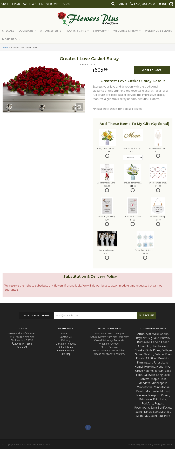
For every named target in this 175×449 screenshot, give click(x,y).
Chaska (139, 350)
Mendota (144, 383)
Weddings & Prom (125, 30)
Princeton (145, 399)
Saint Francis (144, 412)
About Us (65, 333)
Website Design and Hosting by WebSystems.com (150, 444)
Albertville (152, 334)
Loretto (145, 379)
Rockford (147, 403)
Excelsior (164, 358)
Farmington (144, 362)
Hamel (139, 366)
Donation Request (66, 343)
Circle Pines (152, 350)
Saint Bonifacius (161, 407)
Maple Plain (158, 379)
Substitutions (65, 347)
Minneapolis (159, 383)
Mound (165, 391)
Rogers (159, 403)
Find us (21, 347)
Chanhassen (159, 346)
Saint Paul (142, 416)
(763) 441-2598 (144, 4)
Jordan (159, 371)
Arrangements (50, 30)
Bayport (141, 338)
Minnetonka (144, 387)
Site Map (66, 353)
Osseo (165, 395)
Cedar (165, 342)
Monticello (152, 391)
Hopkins (149, 366)
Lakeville (149, 375)
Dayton (148, 354)
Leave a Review (65, 350)
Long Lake (163, 375)
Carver (155, 342)
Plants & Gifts (76, 30)
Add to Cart (152, 70)
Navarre (141, 395)
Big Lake (153, 338)
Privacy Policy (43, 444)
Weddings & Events (158, 30)
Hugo (160, 366)
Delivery (65, 340)
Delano (159, 354)
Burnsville (143, 342)
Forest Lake (161, 362)
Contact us (66, 336)
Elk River (151, 358)
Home (5, 47)
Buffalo (165, 338)
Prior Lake (159, 399)
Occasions (26, 30)
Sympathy (100, 30)
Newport (154, 395)
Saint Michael (161, 412)
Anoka (164, 334)
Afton (141, 334)
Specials (8, 30)
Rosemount (141, 407)
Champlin (144, 346)
